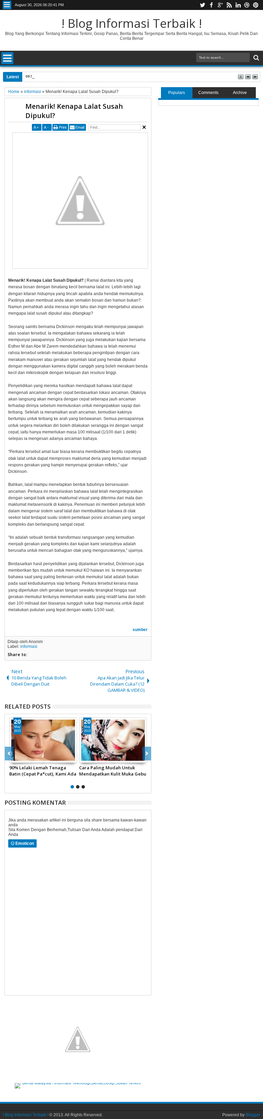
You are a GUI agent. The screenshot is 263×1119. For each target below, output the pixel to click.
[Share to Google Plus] (29, 757)
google (220, 5)
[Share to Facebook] (14, 757)
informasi (28, 646)
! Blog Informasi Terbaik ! (131, 23)
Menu (7, 5)
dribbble (246, 5)
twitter (202, 5)
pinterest (255, 5)
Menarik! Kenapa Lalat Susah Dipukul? (74, 111)
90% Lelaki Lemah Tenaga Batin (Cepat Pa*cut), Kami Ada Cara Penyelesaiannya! (42, 771)
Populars (176, 92)
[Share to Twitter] (22, 757)
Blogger (253, 1114)
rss (229, 5)
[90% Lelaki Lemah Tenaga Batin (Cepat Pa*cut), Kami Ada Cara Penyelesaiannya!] (43, 740)
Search (256, 58)
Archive (240, 92)
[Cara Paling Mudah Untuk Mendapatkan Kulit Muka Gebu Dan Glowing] (113, 740)
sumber (140, 629)
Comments (208, 92)
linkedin (238, 5)
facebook (211, 5)
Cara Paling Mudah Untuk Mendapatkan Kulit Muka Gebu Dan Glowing (112, 771)
